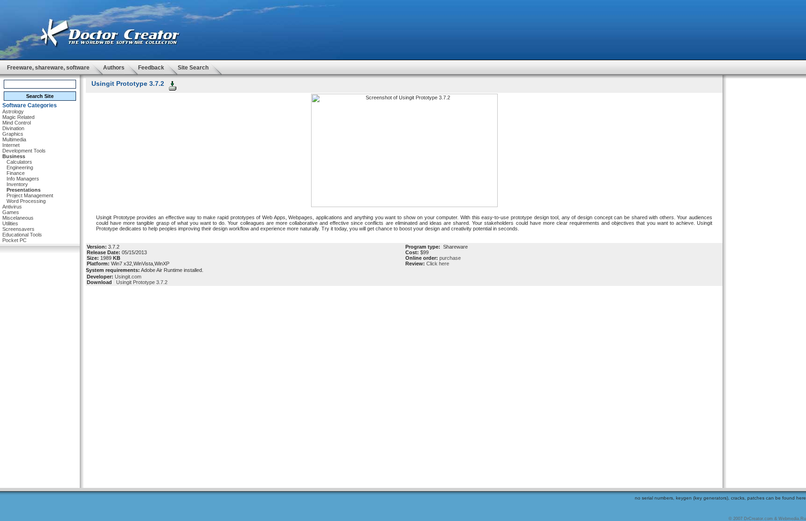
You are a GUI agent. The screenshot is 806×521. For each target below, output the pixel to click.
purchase (450, 258)
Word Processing (26, 201)
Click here (437, 263)
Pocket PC (14, 240)
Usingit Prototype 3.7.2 (140, 282)
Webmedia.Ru (792, 518)
